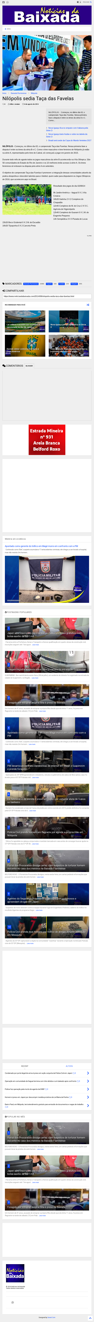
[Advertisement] (23, 126)
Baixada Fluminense (18, 93)
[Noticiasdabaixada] (11, 2)
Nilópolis (34, 93)
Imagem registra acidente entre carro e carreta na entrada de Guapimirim (46, 669)
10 (9, 926)
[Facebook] (3, 2)
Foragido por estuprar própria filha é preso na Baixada (36, 702)
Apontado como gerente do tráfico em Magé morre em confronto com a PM (41, 546)
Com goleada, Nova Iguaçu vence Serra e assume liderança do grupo (69, 350)
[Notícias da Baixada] (47, 23)
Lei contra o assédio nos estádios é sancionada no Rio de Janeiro (23, 325)
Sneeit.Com (51, 1317)
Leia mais (35, 645)
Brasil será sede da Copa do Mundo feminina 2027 (69, 140)
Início (4, 93)
